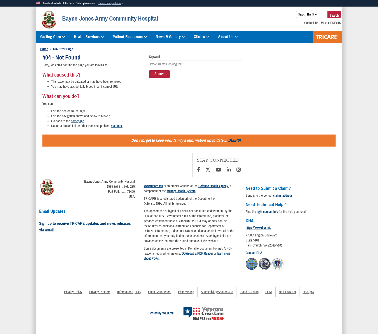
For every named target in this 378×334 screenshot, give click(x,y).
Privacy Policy (73, 292)
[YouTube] (218, 170)
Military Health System (181, 191)
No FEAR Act (287, 292)
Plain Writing (186, 292)
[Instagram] (238, 170)
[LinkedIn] (229, 170)
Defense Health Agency (213, 186)
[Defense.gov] (252, 263)
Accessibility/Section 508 (217, 292)
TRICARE (327, 37)
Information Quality (129, 292)
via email (116, 126)
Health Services (87, 36)
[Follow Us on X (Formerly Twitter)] (207, 170)
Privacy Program (99, 292)
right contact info (267, 212)
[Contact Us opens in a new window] (311, 23)
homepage (77, 121)
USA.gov (308, 292)
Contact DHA (254, 253)
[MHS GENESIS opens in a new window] (331, 23)
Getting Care (50, 36)
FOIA (268, 292)
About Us (225, 36)
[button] (111, 3)
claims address (282, 195)
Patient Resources (128, 36)
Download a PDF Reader (197, 253)
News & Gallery (168, 36)
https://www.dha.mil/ (258, 228)
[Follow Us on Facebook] (198, 170)
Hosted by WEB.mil (161, 313)
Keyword (154, 57)
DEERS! (234, 140)
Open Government (159, 292)
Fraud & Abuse (249, 292)
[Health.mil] (265, 263)
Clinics (199, 36)
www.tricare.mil (153, 186)
